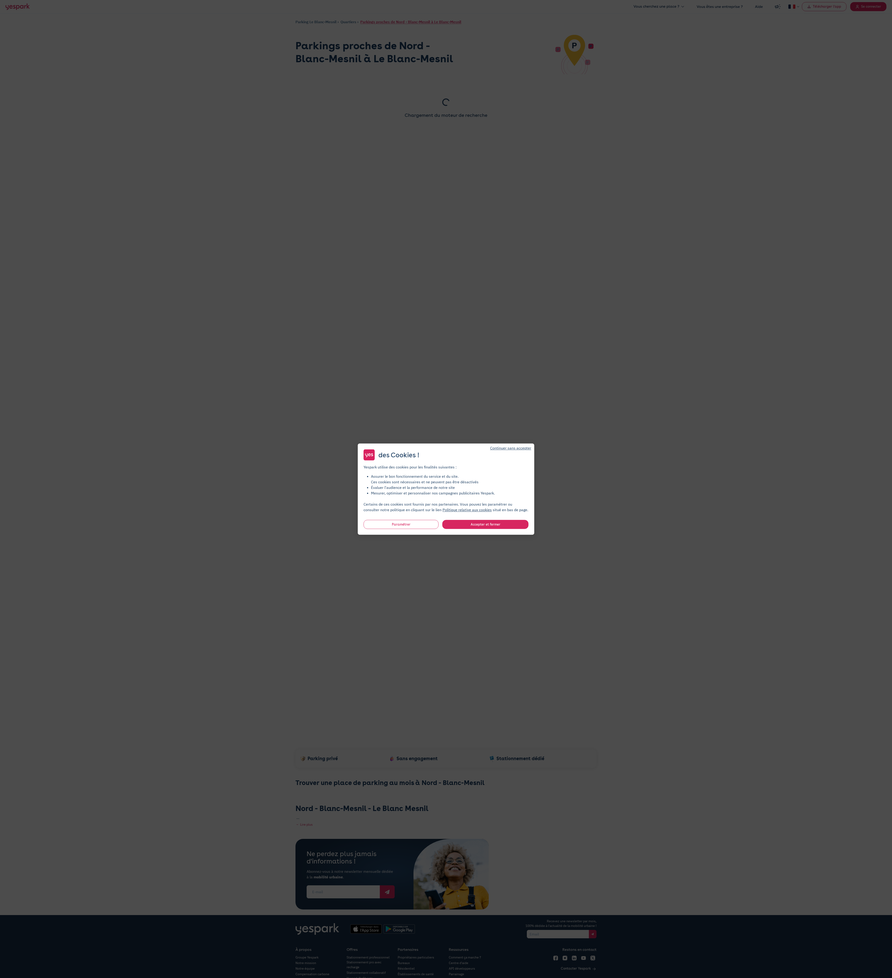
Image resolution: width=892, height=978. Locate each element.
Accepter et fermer (485, 524)
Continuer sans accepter (510, 447)
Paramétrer (401, 524)
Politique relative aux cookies (467, 509)
